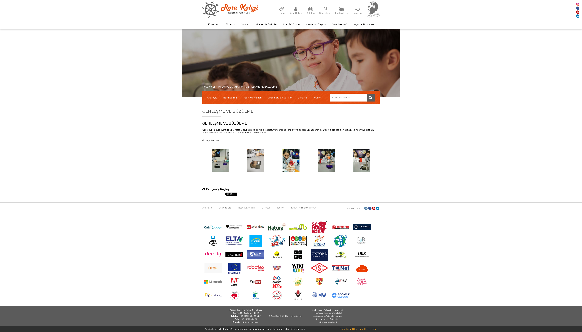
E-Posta (302, 97)
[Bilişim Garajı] (277, 260)
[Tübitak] (298, 299)
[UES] (362, 259)
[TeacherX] (234, 256)
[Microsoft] (213, 286)
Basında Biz (230, 97)
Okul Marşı (324, 13)
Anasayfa (212, 97)
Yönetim (230, 24)
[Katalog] (310, 10)
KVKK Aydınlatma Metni (303, 207)
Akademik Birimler (266, 24)
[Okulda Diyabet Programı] (362, 284)
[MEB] (277, 299)
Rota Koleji (209, 86)
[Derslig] (213, 258)
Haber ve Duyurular (230, 86)
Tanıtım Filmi (341, 13)
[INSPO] (319, 246)
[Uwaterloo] (319, 285)
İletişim (317, 97)
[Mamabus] (298, 229)
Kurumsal (213, 24)
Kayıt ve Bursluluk (363, 24)
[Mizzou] (234, 229)
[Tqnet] (341, 270)
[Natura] (277, 230)
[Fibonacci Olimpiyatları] (341, 228)
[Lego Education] (255, 228)
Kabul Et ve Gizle (368, 329)
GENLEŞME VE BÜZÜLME (261, 86)
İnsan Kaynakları (252, 97)
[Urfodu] (298, 287)
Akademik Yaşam (316, 24)
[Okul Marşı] (325, 10)
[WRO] (298, 273)
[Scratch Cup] (277, 273)
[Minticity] (341, 260)
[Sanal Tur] (357, 10)
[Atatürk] (373, 16)
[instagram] (578, 4)
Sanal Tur (357, 13)
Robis (282, 13)
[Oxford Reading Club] (213, 246)
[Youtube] (255, 287)
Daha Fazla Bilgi (348, 329)
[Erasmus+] (234, 273)
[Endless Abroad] (341, 297)
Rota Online (295, 13)
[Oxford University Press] (319, 260)
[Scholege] (319, 232)
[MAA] (319, 297)
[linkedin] (578, 16)
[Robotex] (255, 270)
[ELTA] (234, 244)
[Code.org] (298, 260)
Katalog (310, 13)
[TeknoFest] (277, 246)
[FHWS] (213, 272)
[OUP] (362, 229)
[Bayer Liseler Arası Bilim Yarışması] (362, 246)
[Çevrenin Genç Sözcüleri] (340, 246)
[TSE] (319, 272)
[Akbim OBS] (255, 257)
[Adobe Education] (234, 287)
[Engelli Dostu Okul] (234, 299)
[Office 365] (362, 273)
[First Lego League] (277, 287)
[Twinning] (213, 297)
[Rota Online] (295, 10)
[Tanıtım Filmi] (341, 10)
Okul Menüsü (339, 24)
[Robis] (281, 10)
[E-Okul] (341, 284)
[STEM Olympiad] (298, 245)
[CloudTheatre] (255, 246)
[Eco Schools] (255, 298)
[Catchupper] (213, 228)
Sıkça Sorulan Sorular (280, 97)
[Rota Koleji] (230, 17)
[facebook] (578, 8)
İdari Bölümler (291, 24)
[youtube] (578, 12)
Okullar (245, 24)
